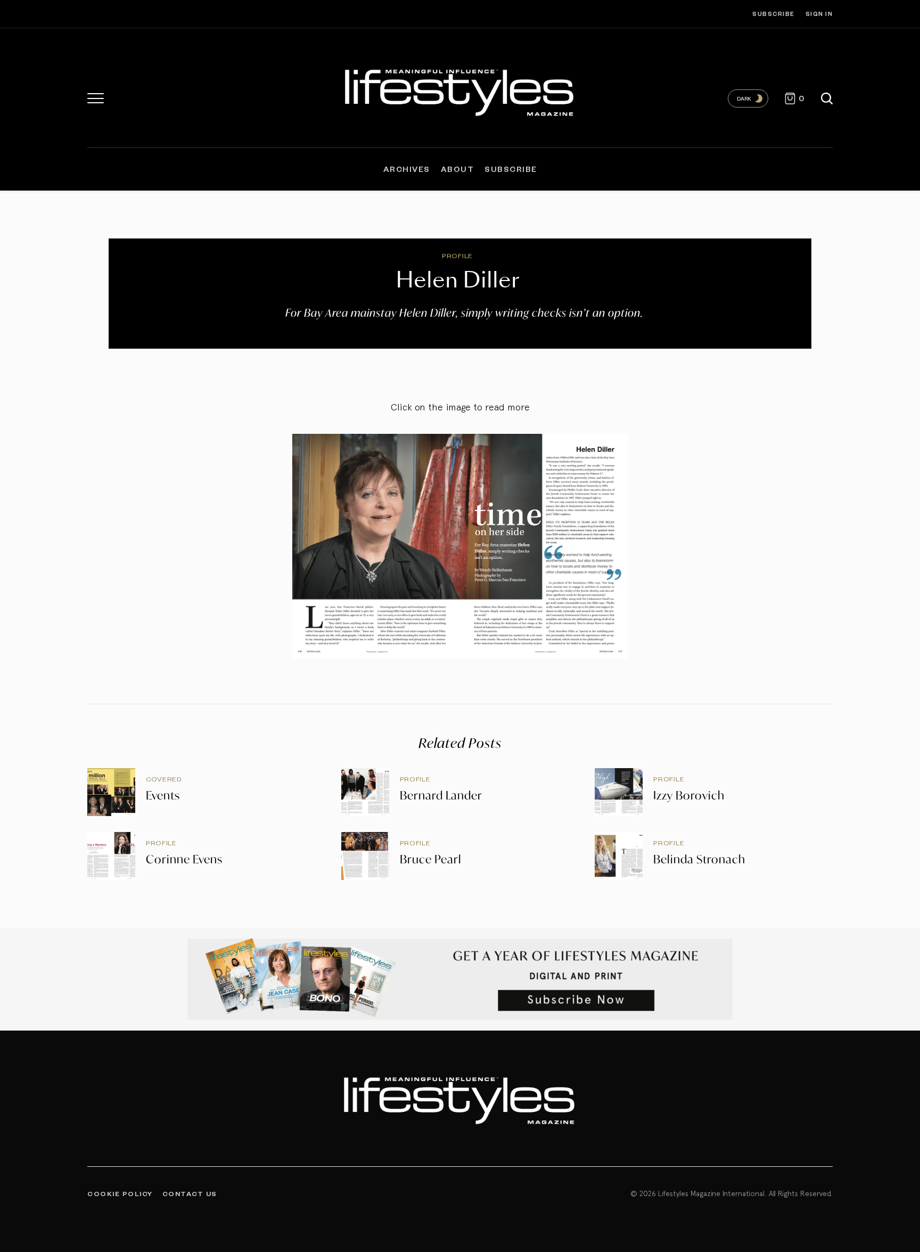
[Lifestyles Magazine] (460, 90)
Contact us (189, 1193)
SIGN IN (819, 14)
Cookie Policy (120, 1193)
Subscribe (773, 14)
